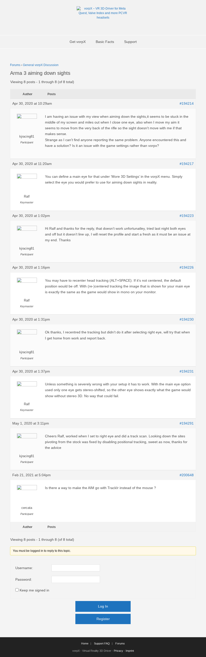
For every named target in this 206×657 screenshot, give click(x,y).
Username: (24, 568)
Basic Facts (105, 42)
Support (130, 42)
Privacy (118, 650)
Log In (103, 606)
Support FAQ (102, 643)
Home (84, 643)
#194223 (187, 216)
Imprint (130, 650)
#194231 (187, 371)
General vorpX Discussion (41, 65)
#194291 (187, 423)
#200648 (187, 475)
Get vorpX (78, 42)
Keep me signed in (34, 590)
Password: (23, 579)
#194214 (187, 103)
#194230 (187, 319)
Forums (15, 65)
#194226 (187, 267)
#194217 (187, 164)
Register (103, 619)
